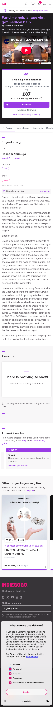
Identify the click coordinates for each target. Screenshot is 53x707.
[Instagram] (17, 597)
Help (24, 440)
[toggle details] (46, 568)
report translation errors (26, 617)
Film (5, 169)
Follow (26, 104)
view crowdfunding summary (26, 114)
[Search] (26, 4)
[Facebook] (3, 597)
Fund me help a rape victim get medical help (25, 19)
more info (6, 158)
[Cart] (33, 4)
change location (40, 10)
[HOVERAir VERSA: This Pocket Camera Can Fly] (24, 517)
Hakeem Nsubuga (14, 25)
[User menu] (44, 4)
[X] (7, 597)
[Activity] (39, 4)
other (6, 180)
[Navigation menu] (50, 4)
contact (16, 158)
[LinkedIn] (21, 597)
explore (30, 490)
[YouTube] (12, 597)
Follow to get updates (18, 465)
